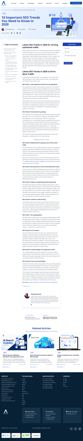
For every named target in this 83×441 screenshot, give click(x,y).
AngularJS (24, 382)
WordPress (24, 391)
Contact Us (65, 386)
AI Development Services (7, 380)
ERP (23, 397)
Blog (6, 10)
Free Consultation (76, 3)
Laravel (23, 378)
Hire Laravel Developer (47, 378)
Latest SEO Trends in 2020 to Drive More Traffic (10, 53)
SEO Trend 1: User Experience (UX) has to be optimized (11, 56)
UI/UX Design (4, 395)
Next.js (23, 388)
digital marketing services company (35, 161)
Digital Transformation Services (8, 400)
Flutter (23, 400)
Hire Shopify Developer (48, 384)
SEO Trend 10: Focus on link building (10, 82)
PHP (23, 389)
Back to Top (27, 286)
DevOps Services (5, 388)
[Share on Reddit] (20, 33)
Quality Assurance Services (7, 391)
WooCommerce (25, 393)
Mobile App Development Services (9, 382)
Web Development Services (7, 378)
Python (23, 404)
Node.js (23, 380)
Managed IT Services (6, 399)
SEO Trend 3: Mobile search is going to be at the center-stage (11, 62)
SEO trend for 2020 (32, 264)
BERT (58, 217)
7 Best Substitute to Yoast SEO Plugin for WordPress (43, 282)
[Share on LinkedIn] (17, 33)
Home (3, 10)
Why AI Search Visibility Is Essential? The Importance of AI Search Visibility (13, 356)
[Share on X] (14, 33)
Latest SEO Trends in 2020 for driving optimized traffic (10, 49)
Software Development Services (8, 384)
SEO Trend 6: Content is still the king (11, 72)
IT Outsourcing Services (7, 397)
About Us (65, 378)
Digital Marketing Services (7, 389)
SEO (10, 10)
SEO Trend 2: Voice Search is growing (10, 59)
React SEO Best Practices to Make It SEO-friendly (41, 356)
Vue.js (23, 386)
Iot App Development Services (8, 386)
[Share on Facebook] (12, 33)
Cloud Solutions (5, 393)
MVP (23, 395)
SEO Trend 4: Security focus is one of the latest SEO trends (11, 66)
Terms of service (13, 428)
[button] (11, 45)
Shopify (23, 402)
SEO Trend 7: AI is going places (11, 74)
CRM (23, 399)
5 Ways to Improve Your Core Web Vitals (68, 356)
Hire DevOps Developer (48, 388)
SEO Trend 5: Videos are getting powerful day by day (11, 69)
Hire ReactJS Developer (47, 386)
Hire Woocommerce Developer (49, 382)
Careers (64, 382)
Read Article (6, 367)
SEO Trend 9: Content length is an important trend (11, 79)
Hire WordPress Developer (48, 380)
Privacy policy (5, 428)
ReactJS (23, 384)
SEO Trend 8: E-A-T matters (10, 76)
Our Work (65, 380)
